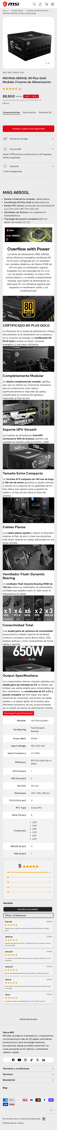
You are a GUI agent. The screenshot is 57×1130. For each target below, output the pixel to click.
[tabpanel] (28, 119)
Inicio (5, 10)
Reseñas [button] (8, 903)
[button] (46, 4)
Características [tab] (11, 112)
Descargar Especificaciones (18, 713)
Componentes (17, 10)
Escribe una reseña (28, 909)
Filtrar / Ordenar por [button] (15, 915)
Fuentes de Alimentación (37, 10)
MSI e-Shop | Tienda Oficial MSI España (24, 1119)
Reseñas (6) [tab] (45, 112)
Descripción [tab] (29, 112)
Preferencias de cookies (13, 1123)
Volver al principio (28, 1019)
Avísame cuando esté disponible (28, 128)
